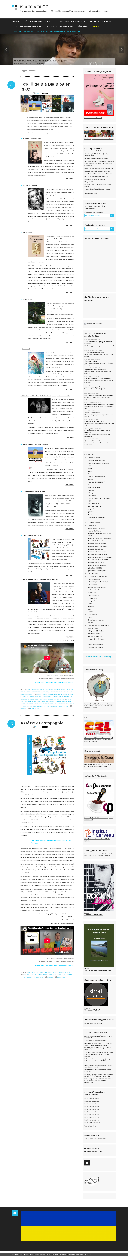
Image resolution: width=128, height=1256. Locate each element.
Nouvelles (91, 606)
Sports (90, 514)
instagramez (50, 682)
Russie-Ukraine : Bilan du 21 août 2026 (96, 1065)
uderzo (45, 974)
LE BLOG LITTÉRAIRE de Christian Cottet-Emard (98, 1044)
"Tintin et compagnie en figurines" (65, 923)
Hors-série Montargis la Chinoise (98, 554)
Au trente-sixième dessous (94, 352)
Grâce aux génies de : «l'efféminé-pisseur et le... (98, 1079)
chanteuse (64, 694)
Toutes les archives (90, 1126)
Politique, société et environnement (99, 498)
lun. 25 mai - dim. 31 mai (91, 1112)
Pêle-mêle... (83, 26)
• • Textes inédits (92, 614)
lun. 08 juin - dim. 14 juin (91, 1106)
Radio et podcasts (93, 503)
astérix (50, 974)
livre (44, 694)
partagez (41, 682)
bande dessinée (36, 701)
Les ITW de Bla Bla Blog (101, 21)
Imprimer (50, 977)
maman (50, 706)
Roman (90, 609)
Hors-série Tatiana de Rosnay (97, 565)
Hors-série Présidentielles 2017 (98, 560)
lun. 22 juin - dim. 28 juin (91, 1101)
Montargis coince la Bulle (95, 647)
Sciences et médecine (94, 506)
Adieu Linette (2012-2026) (92, 1043)
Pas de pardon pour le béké (94, 387)
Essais (90, 617)
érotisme (51, 701)
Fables (90, 603)
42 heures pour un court (95, 642)
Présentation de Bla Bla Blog (37, 21)
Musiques (45, 692)
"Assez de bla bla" (93, 628)
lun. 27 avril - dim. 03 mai (92, 1123)
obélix (55, 974)
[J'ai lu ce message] (126, 1254)
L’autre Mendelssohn (92, 413)
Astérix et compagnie (42, 722)
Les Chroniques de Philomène (97, 587)
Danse (90, 468)
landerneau (28, 704)
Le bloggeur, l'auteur (94, 633)
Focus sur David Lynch (94, 531)
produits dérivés (63, 696)
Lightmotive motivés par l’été (95, 370)
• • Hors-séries (91, 525)
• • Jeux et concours (92, 573)
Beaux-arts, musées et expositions (55, 689)
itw (67, 699)
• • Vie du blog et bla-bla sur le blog (97, 625)
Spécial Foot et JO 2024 (95, 568)
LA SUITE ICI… (69, 179)
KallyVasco (87, 1071)
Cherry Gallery (92, 584)
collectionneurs (37, 974)
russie (51, 704)
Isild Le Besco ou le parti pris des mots (98, 395)
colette (39, 694)
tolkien (34, 704)
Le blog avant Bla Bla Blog (96, 631)
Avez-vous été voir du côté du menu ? (95, 1139)
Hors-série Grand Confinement (97, 546)
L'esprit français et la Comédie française (96, 1069)
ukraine (47, 704)
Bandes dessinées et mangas (36, 689)
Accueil (15, 21)
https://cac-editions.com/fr (66, 920)
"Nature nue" (26, 349)
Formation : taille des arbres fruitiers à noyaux (98, 1074)
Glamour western (90, 361)
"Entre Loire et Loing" (94, 579)
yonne (70, 696)
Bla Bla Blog (34, 6)
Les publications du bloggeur (28, 26)
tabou (44, 701)
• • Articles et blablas (55, 692)
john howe (40, 704)
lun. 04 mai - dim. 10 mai (91, 1120)
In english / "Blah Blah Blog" (96, 482)
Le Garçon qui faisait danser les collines (99, 404)
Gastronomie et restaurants (96, 474)
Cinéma (90, 466)
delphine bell (28, 706)
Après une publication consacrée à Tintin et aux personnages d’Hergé (42, 789)
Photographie (92, 495)
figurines (55, 696)
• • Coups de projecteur (93, 522)
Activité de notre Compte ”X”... (93, 1036)
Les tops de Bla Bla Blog (95, 636)
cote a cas (67, 974)
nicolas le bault (33, 699)
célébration (24, 699)
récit (42, 706)
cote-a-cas (42, 696)
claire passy (52, 699)
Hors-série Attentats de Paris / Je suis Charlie (99, 534)
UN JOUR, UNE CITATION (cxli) (94, 1048)
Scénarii (90, 622)
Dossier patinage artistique (96, 528)
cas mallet (60, 974)
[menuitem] (17, 21)
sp (27, 696)
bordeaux (48, 696)
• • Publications (91, 598)
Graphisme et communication (97, 476)
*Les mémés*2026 (90, 1040)
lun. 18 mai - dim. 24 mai (91, 1114)
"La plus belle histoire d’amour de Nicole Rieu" (40, 579)
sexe (47, 701)
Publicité (90, 501)
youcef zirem (37, 706)
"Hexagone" (91, 601)
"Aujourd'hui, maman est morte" (31, 138)
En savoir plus (87, 1254)
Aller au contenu (6, 2)
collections (27, 974)
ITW (67, 689)
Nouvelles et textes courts (96, 620)
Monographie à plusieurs (93, 441)
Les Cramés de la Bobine (95, 590)
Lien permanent (35, 708)
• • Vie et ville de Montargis (95, 639)
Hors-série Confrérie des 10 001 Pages (100, 538)
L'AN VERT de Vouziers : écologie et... (98, 1076)
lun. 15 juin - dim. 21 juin (91, 1104)
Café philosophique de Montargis (98, 582)
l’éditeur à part (61, 699)
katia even (27, 701)
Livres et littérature (36, 692)
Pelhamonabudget (93, 595)
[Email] (87, 1162)
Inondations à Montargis (95, 644)
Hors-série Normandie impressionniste (100, 557)
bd (31, 701)
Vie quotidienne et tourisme (96, 517)
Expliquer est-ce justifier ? (94, 421)
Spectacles (91, 512)
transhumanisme (44, 699)
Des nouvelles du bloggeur (60, 26)
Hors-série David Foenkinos (96, 541)
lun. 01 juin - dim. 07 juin (91, 1109)
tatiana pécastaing (59, 704)
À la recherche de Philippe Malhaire (97, 378)
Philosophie (91, 493)
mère (46, 706)
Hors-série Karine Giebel (95, 549)
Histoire (90, 479)
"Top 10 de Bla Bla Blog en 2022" (65, 640)
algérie (55, 706)
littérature (49, 694)
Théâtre (90, 612)
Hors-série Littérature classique (98, 552)
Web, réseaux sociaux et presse (97, 520)
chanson (31, 696)
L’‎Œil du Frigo (92, 592)
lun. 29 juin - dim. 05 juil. (91, 1098)
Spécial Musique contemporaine (97, 570)
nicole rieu (57, 694)
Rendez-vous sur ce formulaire (93, 1023)
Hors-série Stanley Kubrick (96, 562)
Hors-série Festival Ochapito (97, 543)
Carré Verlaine (102, 1040)
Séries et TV (91, 509)
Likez (35, 682)
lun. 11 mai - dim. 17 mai (91, 1117)
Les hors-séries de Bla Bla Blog (70, 21)
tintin (36, 696)
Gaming (90, 471)
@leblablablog (88, 300)
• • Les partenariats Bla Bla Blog (96, 576)
